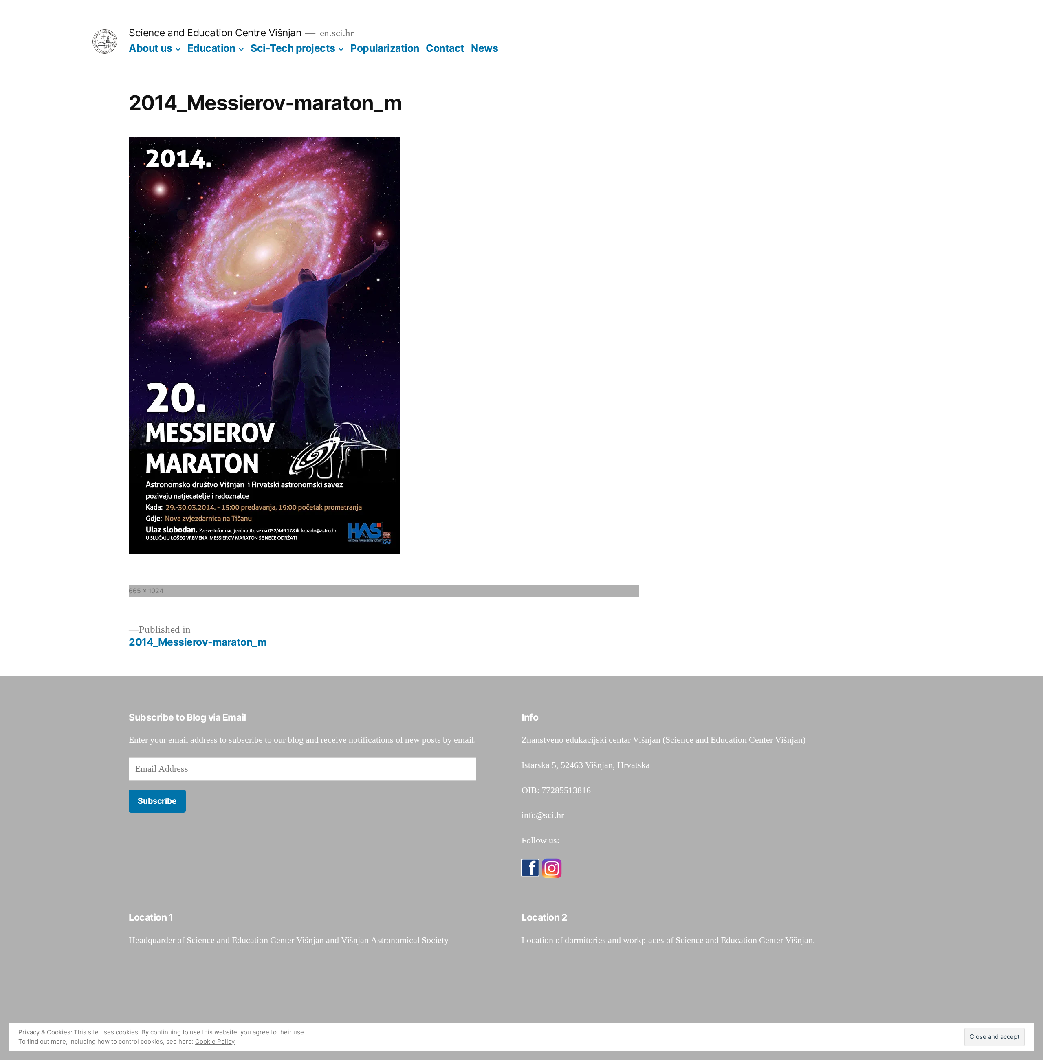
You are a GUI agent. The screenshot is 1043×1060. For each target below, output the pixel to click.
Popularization (384, 48)
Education (211, 48)
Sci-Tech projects (293, 48)
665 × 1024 (146, 591)
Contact (445, 48)
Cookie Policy (215, 1041)
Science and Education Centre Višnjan (215, 32)
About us (150, 48)
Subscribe (157, 801)
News (484, 48)
